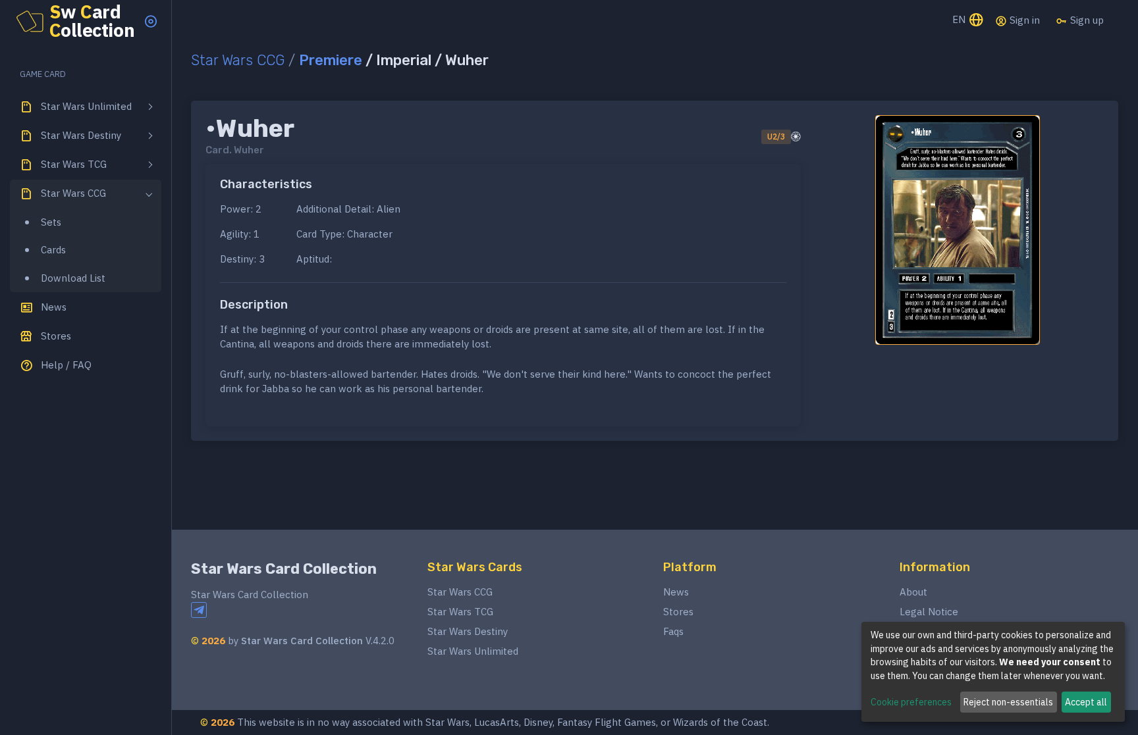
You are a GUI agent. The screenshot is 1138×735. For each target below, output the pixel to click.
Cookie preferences (911, 702)
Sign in (1023, 20)
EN (960, 19)
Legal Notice (929, 611)
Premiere (330, 60)
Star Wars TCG (460, 611)
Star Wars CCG (237, 60)
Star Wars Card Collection (284, 569)
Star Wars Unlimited (472, 651)
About (913, 592)
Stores (678, 611)
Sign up (1086, 20)
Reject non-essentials (1008, 702)
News (676, 592)
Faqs (673, 631)
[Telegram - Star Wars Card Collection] (199, 610)
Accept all (1086, 702)
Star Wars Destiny (467, 631)
